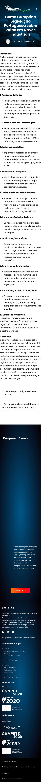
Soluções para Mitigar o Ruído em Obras (21, 393)
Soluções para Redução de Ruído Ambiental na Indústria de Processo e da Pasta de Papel (19, 406)
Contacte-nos (20, 590)
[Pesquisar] (35, 9)
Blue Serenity (11, 761)
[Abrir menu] (29, 9)
